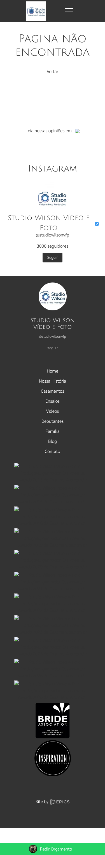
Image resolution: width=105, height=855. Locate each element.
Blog (52, 441)
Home (52, 371)
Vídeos (52, 411)
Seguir (52, 257)
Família (52, 431)
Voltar (52, 71)
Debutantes (52, 421)
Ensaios (52, 401)
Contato (52, 451)
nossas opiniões (50, 130)
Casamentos (52, 391)
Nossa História (52, 381)
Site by (43, 801)
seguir (52, 347)
